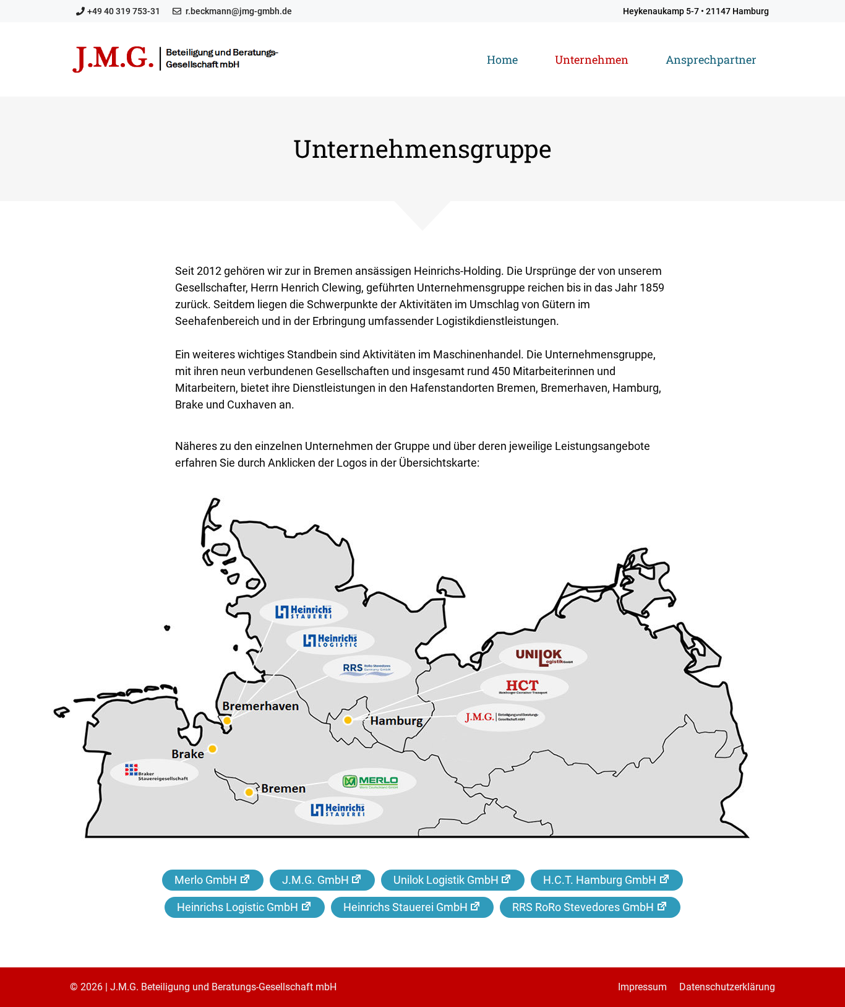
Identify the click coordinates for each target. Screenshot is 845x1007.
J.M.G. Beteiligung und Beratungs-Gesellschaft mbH (223, 987)
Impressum (642, 987)
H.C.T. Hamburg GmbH (599, 879)
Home (502, 59)
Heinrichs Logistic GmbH (237, 907)
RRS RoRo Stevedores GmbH (583, 907)
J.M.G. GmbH (315, 879)
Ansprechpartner (711, 59)
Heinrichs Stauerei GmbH (405, 907)
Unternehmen (591, 59)
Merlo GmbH (205, 879)
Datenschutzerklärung (727, 987)
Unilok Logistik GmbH (446, 879)
